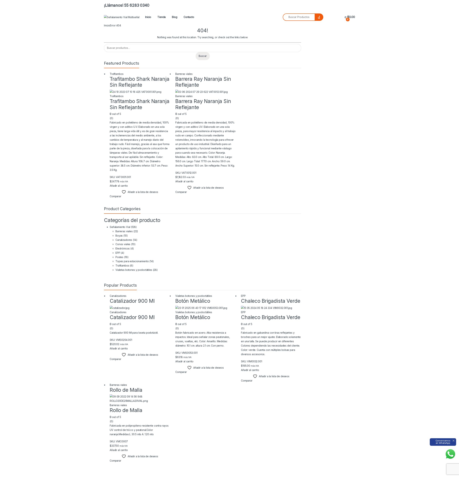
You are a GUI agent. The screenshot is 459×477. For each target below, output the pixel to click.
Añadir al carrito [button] (119, 185)
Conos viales (122, 244)
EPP (117, 252)
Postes (119, 257)
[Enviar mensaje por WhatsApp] (450, 454)
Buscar (203, 55)
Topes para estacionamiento (132, 261)
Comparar (115, 196)
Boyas (119, 235)
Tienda (161, 16)
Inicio (148, 16)
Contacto (189, 16)
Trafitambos (116, 73)
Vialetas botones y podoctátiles (133, 269)
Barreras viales (184, 73)
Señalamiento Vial (120, 226)
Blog (174, 16)
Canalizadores (123, 239)
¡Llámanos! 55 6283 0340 (126, 5)
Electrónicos (122, 248)
